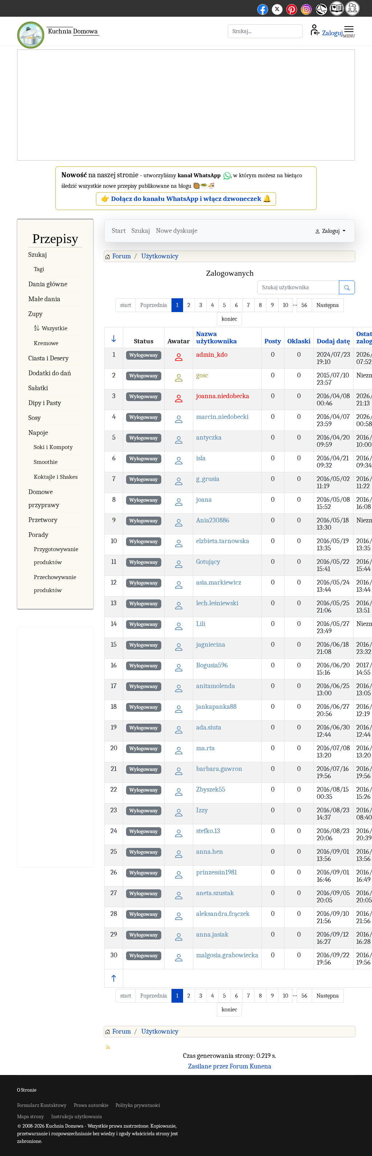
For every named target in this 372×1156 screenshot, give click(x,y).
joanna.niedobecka (222, 396)
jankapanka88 (216, 707)
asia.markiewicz (218, 582)
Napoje (38, 433)
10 (285, 305)
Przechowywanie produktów (55, 584)
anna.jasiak (212, 934)
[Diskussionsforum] (352, 13)
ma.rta (205, 748)
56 (304, 305)
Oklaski (299, 341)
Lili (200, 624)
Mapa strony (30, 1116)
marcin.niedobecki (222, 417)
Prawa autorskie (91, 1105)
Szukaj (37, 255)
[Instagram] (306, 8)
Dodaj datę (333, 341)
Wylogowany (143, 355)
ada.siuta (208, 727)
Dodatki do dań (49, 373)
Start (119, 231)
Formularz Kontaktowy (41, 1105)
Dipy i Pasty (44, 403)
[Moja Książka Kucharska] (336, 13)
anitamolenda (215, 686)
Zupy (35, 314)
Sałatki (38, 388)
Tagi (39, 269)
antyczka (209, 437)
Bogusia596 (212, 665)
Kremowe (46, 343)
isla (201, 458)
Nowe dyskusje (176, 231)
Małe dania (44, 299)
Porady (38, 535)
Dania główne (47, 284)
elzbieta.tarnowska (222, 541)
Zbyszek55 (210, 789)
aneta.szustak (215, 893)
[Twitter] (277, 8)
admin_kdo (211, 355)
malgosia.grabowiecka (227, 955)
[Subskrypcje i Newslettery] (320, 15)
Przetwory (42, 520)
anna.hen (209, 852)
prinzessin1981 (216, 872)
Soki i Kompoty (53, 447)
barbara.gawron (219, 769)
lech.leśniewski (217, 603)
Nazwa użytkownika (216, 337)
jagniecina (210, 644)
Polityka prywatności (138, 1105)
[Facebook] (262, 8)
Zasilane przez (208, 1066)
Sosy (34, 418)
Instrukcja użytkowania (76, 1116)
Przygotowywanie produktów (56, 556)
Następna (327, 305)
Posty (272, 341)
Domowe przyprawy (43, 498)
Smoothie (46, 461)
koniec (229, 319)
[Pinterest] (291, 8)
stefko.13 (208, 831)
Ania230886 (212, 520)
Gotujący (208, 562)
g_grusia (207, 479)
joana (204, 500)
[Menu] (349, 31)
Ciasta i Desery (48, 358)
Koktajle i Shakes (56, 476)
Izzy (202, 810)
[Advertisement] (186, 105)
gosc (202, 375)
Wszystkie (55, 328)
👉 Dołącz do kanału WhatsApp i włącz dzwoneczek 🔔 (186, 199)
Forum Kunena (250, 1066)
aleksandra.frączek (223, 914)
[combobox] (265, 31)
